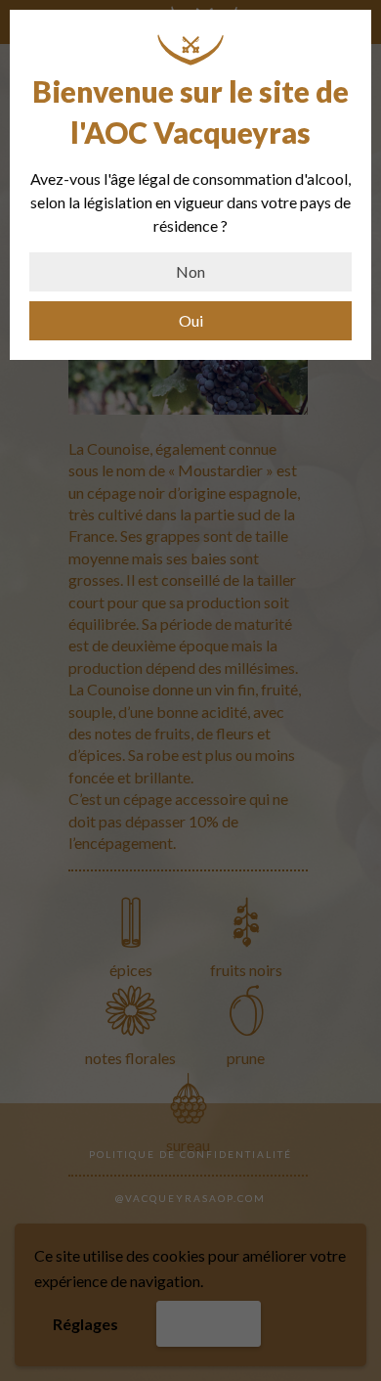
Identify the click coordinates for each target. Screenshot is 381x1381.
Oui (191, 320)
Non (190, 271)
